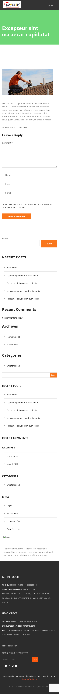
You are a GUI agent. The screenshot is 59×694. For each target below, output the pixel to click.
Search (5, 238)
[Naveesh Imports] (29, 4)
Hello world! (12, 267)
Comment (7, 143)
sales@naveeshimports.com (21, 589)
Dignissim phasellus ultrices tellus (22, 275)
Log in (9, 505)
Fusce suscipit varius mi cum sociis (23, 298)
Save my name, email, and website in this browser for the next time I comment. (27, 206)
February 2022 (13, 337)
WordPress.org (13, 529)
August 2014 (12, 344)
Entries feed (12, 513)
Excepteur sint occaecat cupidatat (22, 283)
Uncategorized (13, 365)
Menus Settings (29, 679)
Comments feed (14, 521)
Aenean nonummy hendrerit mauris (23, 291)
